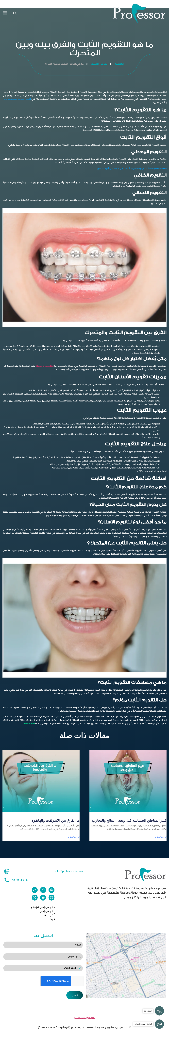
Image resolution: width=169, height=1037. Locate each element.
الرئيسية (119, 64)
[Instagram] (51, 898)
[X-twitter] (35, 898)
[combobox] (43, 968)
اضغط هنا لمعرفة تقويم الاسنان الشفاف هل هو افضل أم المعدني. (132, 168)
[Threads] (51, 890)
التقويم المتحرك (44, 366)
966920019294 (20, 880)
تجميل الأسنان (99, 64)
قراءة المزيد (161, 837)
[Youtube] (43, 898)
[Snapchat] (43, 890)
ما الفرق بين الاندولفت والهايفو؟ (56, 820)
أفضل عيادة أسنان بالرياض (16, 99)
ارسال (75, 995)
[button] (15, 13)
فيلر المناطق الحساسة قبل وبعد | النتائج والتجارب (129, 820)
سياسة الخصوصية (84, 1017)
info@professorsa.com (69, 871)
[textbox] (40, 968)
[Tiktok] (35, 890)
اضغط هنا (29, 723)
